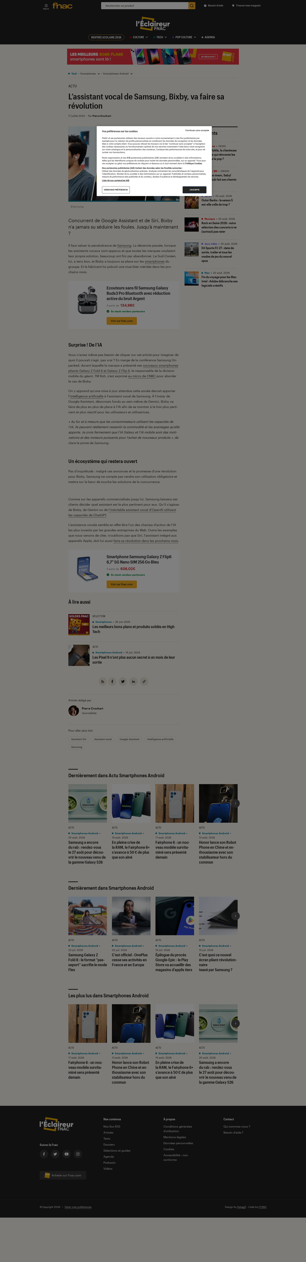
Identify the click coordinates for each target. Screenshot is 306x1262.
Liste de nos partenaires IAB (115, 180)
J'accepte (194, 190)
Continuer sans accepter (197, 130)
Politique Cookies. (193, 163)
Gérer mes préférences (116, 190)
